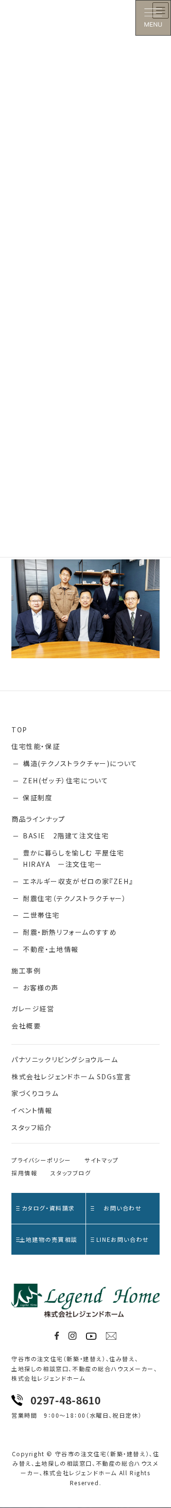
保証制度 (37, 797)
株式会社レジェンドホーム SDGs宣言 (71, 1076)
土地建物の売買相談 (48, 1239)
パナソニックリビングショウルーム (64, 1059)
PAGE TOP (158, 1454)
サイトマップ (102, 1160)
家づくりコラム (34, 1093)
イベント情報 (32, 1110)
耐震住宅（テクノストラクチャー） (75, 898)
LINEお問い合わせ (122, 1239)
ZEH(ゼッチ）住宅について (65, 780)
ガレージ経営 (33, 1008)
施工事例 (26, 970)
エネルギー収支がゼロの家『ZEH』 (78, 881)
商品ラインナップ (38, 819)
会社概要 (26, 1025)
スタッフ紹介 (31, 1127)
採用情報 (24, 1173)
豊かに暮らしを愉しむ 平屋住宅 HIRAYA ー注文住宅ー (73, 858)
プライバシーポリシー (41, 1160)
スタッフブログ (70, 1173)
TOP (19, 729)
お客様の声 (41, 987)
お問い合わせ (123, 1208)
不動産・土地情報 (51, 949)
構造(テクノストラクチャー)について (80, 763)
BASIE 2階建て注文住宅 (66, 835)
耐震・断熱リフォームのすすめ (70, 932)
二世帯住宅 (41, 915)
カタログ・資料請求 (48, 1208)
